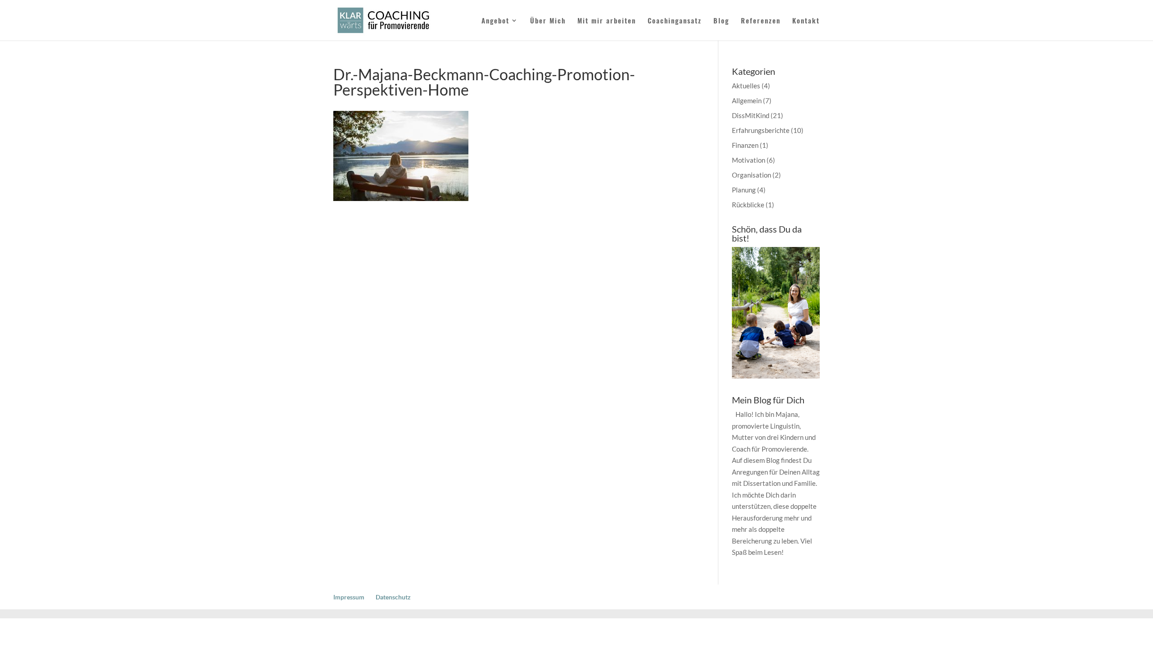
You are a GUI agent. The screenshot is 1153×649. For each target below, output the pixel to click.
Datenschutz (393, 597)
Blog (721, 21)
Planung (744, 190)
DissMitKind (750, 115)
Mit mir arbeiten (606, 21)
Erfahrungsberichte (761, 130)
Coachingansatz (675, 21)
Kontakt (806, 21)
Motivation (748, 160)
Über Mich (548, 21)
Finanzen (745, 145)
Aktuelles (746, 86)
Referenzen (761, 21)
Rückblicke (748, 205)
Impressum (348, 597)
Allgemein (747, 100)
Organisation (751, 175)
